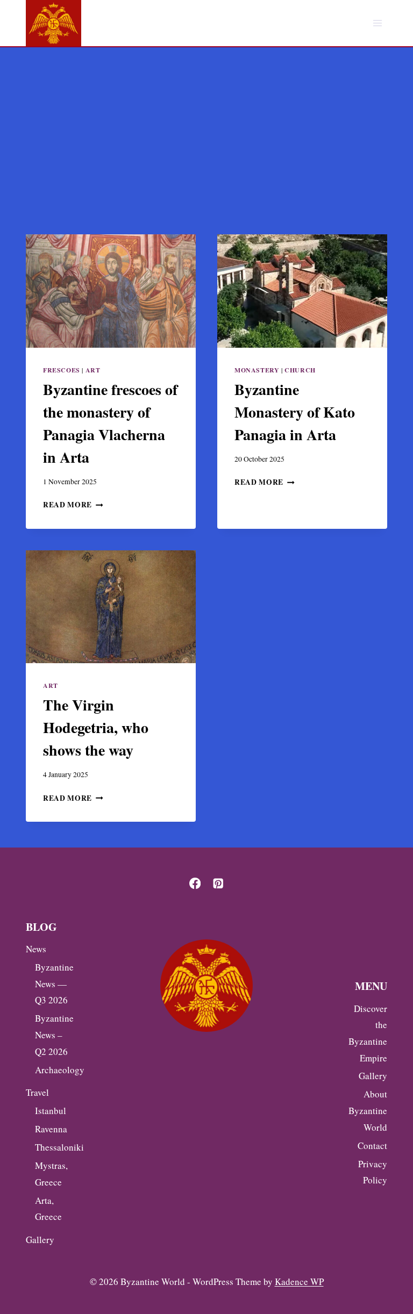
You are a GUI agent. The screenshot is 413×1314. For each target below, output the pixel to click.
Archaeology (52, 1070)
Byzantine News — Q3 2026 (52, 983)
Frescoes (61, 370)
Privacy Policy (372, 1172)
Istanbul (50, 1110)
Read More (73, 504)
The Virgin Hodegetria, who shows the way (95, 727)
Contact (372, 1145)
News (36, 949)
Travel (37, 1092)
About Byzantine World (367, 1110)
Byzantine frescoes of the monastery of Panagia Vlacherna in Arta (110, 423)
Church (300, 370)
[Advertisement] (206, 128)
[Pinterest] (218, 883)
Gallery (40, 1239)
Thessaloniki (52, 1147)
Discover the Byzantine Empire (367, 1033)
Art (93, 370)
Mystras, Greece (51, 1173)
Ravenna (51, 1129)
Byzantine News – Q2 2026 (52, 1034)
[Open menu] (377, 23)
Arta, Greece (48, 1208)
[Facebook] (194, 883)
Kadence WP (299, 1281)
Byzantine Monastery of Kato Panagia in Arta (294, 412)
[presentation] (111, 291)
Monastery (256, 370)
